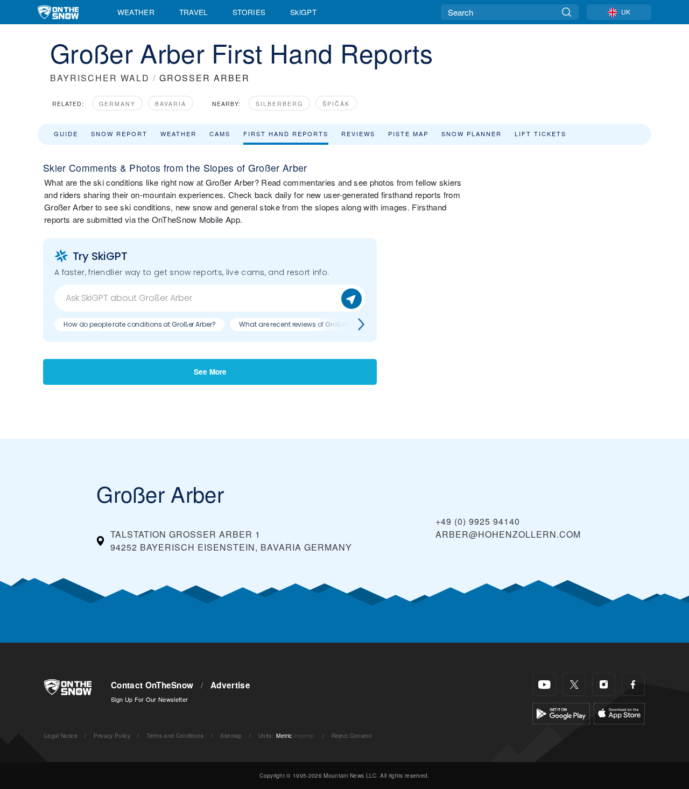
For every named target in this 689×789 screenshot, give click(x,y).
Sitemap (231, 735)
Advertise (230, 685)
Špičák (336, 104)
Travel (193, 11)
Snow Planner (471, 133)
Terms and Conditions (174, 735)
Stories (249, 11)
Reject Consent (352, 735)
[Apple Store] (619, 712)
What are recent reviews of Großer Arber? (304, 324)
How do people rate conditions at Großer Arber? (139, 324)
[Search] (566, 12)
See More (210, 372)
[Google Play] (561, 712)
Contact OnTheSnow (152, 685)
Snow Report (119, 133)
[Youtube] (544, 684)
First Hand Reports (285, 133)
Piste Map (408, 133)
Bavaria (170, 104)
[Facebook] (633, 684)
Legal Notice (61, 735)
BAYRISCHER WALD (100, 78)
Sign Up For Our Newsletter (149, 699)
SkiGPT (303, 11)
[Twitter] (574, 684)
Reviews (358, 133)
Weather (135, 11)
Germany (117, 104)
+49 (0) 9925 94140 (477, 521)
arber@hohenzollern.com (508, 534)
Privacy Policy (112, 735)
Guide (66, 133)
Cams (219, 133)
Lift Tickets (540, 133)
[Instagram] (603, 684)
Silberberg (279, 104)
